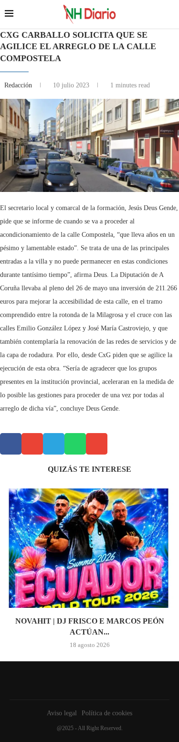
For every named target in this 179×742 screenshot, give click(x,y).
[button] (10, 444)
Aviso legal (62, 713)
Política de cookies (107, 713)
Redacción (19, 85)
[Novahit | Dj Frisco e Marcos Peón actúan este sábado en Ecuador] (89, 548)
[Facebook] (87, 680)
